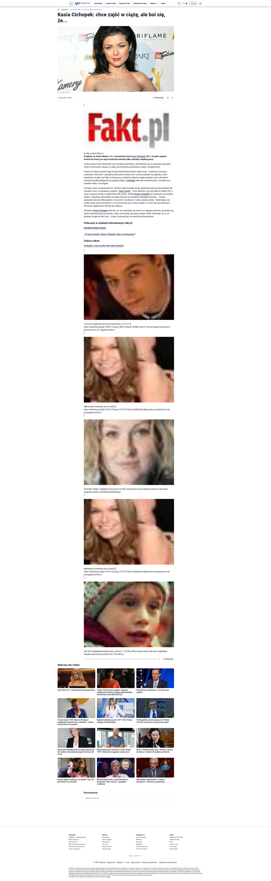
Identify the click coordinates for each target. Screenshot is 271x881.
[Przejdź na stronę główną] (71, 5)
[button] (185, 3)
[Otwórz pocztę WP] (179, 3)
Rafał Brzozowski (174, 839)
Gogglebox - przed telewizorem (77, 837)
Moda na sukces (107, 846)
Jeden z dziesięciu (141, 837)
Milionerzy (139, 839)
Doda (171, 842)
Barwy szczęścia (107, 839)
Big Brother (139, 844)
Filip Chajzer (173, 846)
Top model (139, 842)
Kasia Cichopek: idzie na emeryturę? (118, 234)
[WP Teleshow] (84, 3)
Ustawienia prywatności (167, 862)
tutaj (108, 877)
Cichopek (131, 180)
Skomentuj (159, 98)
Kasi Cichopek (138, 156)
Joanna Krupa (174, 844)
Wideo (163, 3)
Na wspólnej (105, 837)
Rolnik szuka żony (74, 839)
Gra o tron (105, 844)
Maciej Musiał (173, 849)
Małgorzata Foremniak (176, 837)
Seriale (153, 3)
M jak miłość (105, 842)
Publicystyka (124, 3)
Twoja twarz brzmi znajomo (77, 846)
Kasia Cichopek (142, 194)
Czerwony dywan (140, 3)
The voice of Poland (141, 849)
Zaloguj (193, 3)
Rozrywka (98, 3)
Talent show (111, 3)
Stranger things (106, 849)
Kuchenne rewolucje (141, 846)
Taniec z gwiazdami (74, 849)
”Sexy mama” (124, 191)
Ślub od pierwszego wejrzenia (77, 844)
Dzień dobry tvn (73, 842)
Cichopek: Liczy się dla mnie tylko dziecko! (104, 245)
